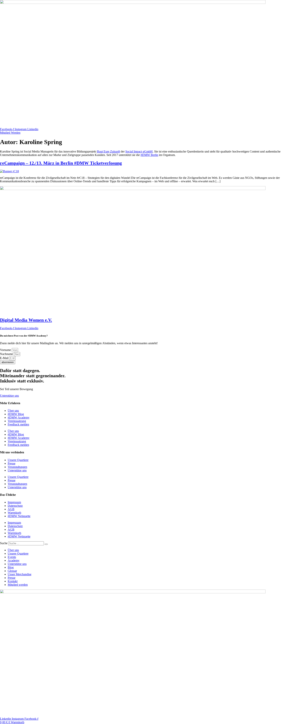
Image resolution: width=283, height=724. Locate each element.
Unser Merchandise (19, 574)
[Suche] (46, 544)
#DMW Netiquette (19, 516)
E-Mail (4, 358)
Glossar (12, 570)
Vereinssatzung (17, 421)
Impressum (14, 502)
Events (12, 557)
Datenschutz (15, 505)
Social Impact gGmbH (139, 151)
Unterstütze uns (17, 470)
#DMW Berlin (149, 155)
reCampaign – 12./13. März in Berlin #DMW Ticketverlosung (61, 163)
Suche (4, 543)
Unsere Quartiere (18, 460)
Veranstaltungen (17, 467)
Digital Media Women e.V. (26, 320)
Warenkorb (14, 512)
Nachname (7, 354)
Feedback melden (18, 424)
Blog (11, 567)
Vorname (6, 350)
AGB (11, 509)
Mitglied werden (18, 584)
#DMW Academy (18, 417)
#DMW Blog (16, 414)
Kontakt (13, 581)
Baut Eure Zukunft (108, 151)
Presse (11, 463)
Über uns (13, 410)
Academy (13, 560)
